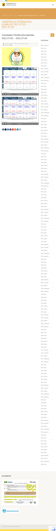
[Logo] (14, 5)
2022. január (44, 206)
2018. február (44, 344)
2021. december (44, 209)
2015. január (44, 452)
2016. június (44, 402)
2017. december (44, 350)
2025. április (44, 92)
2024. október (44, 109)
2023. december (44, 139)
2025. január (44, 101)
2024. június (44, 121)
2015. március (44, 446)
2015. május (44, 440)
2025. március (44, 95)
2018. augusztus (45, 326)
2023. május (44, 159)
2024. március (44, 130)
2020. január (44, 276)
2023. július (43, 153)
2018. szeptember (45, 323)
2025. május (44, 89)
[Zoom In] (16, 94)
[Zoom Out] (13, 94)
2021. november (44, 212)
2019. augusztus (45, 291)
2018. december (44, 314)
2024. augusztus (45, 115)
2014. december (44, 455)
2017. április (44, 373)
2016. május (44, 405)
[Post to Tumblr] (10, 129)
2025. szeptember (45, 77)
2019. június (44, 297)
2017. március (44, 376)
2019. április (44, 303)
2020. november (44, 247)
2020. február (44, 273)
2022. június (44, 191)
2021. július (43, 224)
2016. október (44, 391)
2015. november (44, 423)
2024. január (44, 136)
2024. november (44, 106)
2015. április (44, 443)
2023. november (44, 142)
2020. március (44, 270)
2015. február (44, 449)
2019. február (44, 309)
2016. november (44, 388)
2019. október (44, 285)
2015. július (43, 435)
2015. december (44, 420)
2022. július (43, 188)
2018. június (44, 332)
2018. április (44, 338)
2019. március (44, 306)
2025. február (44, 98)
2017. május (44, 370)
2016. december (44, 385)
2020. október (44, 250)
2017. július (43, 364)
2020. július (43, 259)
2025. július (43, 83)
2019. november (44, 282)
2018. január (44, 347)
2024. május (44, 124)
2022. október (44, 180)
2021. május (44, 229)
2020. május (44, 265)
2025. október (44, 74)
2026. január (44, 65)
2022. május (44, 194)
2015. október (44, 426)
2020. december (44, 244)
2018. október (44, 320)
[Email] (20, 129)
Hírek (11, 45)
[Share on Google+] (8, 129)
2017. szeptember (45, 358)
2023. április (44, 162)
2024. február (44, 133)
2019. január (44, 312)
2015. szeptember (45, 429)
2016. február (44, 414)
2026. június (44, 51)
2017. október (44, 355)
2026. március (44, 60)
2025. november (44, 71)
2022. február (44, 203)
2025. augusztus (45, 80)
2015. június (44, 437)
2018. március (44, 341)
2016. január (44, 417)
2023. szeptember (45, 147)
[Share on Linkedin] (18, 129)
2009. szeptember (45, 461)
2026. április (44, 57)
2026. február (44, 62)
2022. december (44, 174)
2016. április (44, 408)
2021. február (44, 238)
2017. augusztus (45, 361)
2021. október (44, 215)
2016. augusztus (45, 396)
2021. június (44, 226)
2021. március (44, 235)
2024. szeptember (45, 112)
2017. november (44, 353)
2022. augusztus (45, 186)
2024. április (44, 127)
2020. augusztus (45, 256)
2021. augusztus (45, 221)
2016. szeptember (45, 394)
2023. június (44, 156)
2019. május (44, 300)
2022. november (44, 177)
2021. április (44, 232)
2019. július (43, 294)
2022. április (44, 197)
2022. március (44, 200)
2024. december (44, 103)
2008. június (44, 464)
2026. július (43, 48)
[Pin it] (13, 129)
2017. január (44, 382)
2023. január (44, 171)
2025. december (44, 68)
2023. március (44, 165)
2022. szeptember (45, 183)
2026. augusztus (45, 45)
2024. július (43, 118)
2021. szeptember (45, 218)
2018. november (44, 317)
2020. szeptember (45, 253)
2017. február (44, 379)
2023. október (44, 145)
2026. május (44, 54)
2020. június (44, 262)
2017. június (44, 367)
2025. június (44, 86)
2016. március (44, 411)
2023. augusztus (45, 150)
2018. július (43, 329)
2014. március (44, 458)
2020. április (44, 268)
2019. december (44, 279)
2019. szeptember (45, 288)
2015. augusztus (45, 432)
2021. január (44, 241)
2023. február (44, 168)
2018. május (44, 335)
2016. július (43, 399)
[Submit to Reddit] (15, 129)
